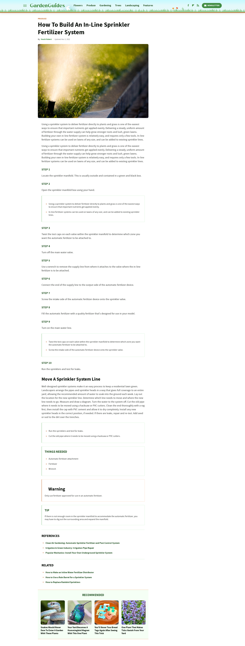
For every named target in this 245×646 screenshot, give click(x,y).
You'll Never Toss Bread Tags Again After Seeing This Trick (106, 630)
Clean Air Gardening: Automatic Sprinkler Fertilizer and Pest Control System (83, 543)
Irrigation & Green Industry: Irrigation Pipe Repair (70, 548)
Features (148, 5)
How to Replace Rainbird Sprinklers (63, 582)
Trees (118, 5)
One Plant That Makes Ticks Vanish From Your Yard (133, 630)
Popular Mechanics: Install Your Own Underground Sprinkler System (79, 552)
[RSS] (198, 5)
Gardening (105, 5)
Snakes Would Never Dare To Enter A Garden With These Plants (52, 630)
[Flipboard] (193, 5)
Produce (91, 5)
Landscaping (132, 5)
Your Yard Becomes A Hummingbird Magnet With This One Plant (78, 630)
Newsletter (213, 5)
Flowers (78, 5)
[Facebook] (188, 5)
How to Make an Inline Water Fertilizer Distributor (70, 572)
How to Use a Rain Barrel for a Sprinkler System (69, 577)
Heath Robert (46, 39)
